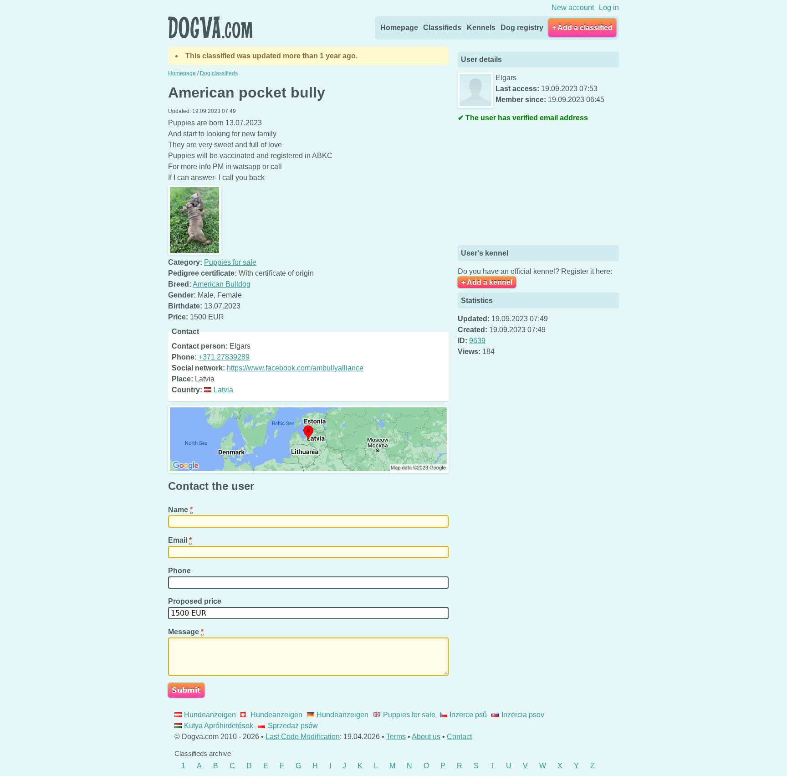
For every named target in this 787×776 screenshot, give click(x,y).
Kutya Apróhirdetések (218, 726)
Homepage (399, 27)
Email (180, 540)
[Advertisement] (526, 185)
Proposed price (195, 601)
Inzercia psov (522, 715)
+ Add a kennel (486, 282)
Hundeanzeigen (210, 715)
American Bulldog (221, 284)
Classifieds (442, 27)
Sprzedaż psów (292, 726)
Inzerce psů (468, 715)
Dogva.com (210, 27)
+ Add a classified (582, 27)
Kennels (481, 27)
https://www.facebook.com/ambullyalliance (295, 368)
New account (573, 7)
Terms (396, 736)
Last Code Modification (303, 736)
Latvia (223, 390)
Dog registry (522, 27)
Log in (609, 7)
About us (426, 736)
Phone (180, 571)
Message (186, 632)
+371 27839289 (224, 357)
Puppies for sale (230, 262)
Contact (459, 736)
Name (180, 510)
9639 (477, 340)
